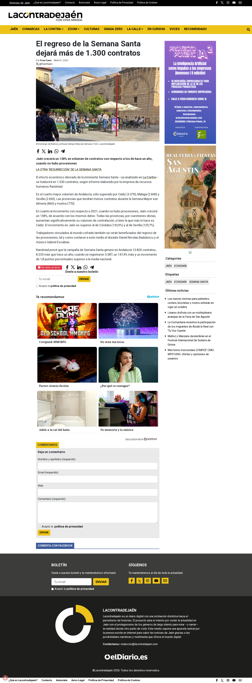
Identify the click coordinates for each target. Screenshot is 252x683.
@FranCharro (45, 63)
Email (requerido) (48, 472)
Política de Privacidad (121, 2)
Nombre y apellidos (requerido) (56, 459)
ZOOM (73, 29)
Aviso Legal (100, 2)
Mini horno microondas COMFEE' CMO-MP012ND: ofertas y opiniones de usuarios (191, 354)
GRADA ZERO (113, 29)
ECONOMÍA (180, 266)
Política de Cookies (147, 2)
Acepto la (57, 286)
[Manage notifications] (5, 677)
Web (40, 485)
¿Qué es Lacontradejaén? (47, 2)
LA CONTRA (53, 29)
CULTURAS (91, 29)
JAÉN (14, 29)
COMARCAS (30, 29)
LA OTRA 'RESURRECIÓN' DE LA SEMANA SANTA (68, 169)
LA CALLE (134, 29)
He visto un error (50, 267)
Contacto (70, 2)
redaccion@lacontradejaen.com (139, 644)
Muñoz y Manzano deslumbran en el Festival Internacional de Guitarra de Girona (189, 340)
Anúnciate (84, 2)
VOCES (175, 29)
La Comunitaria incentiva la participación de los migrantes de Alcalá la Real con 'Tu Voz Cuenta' (191, 326)
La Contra (149, 177)
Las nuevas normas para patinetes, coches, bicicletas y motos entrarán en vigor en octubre (191, 303)
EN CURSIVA (156, 29)
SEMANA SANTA (198, 281)
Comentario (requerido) (51, 499)
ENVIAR (84, 279)
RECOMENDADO (195, 29)
